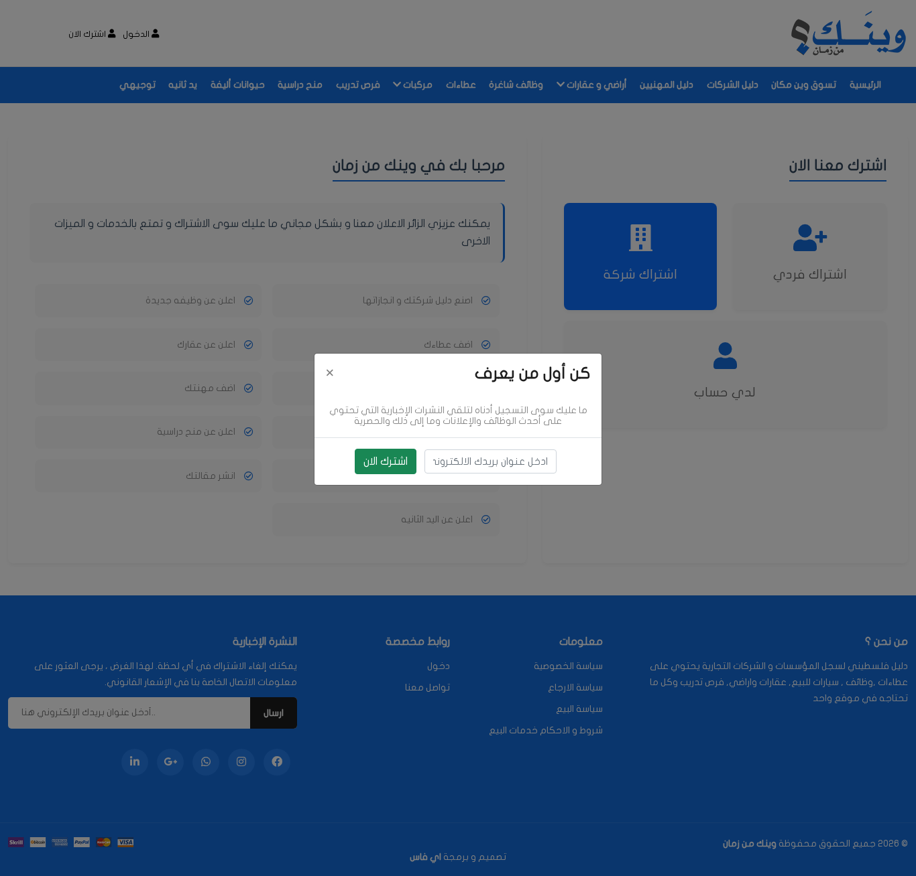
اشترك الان (385, 461)
